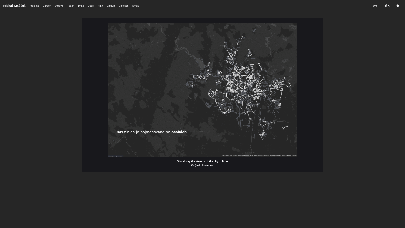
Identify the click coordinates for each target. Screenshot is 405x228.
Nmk (100, 5)
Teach (70, 5)
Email (135, 5)
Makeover (208, 165)
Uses (91, 5)
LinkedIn (123, 5)
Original (195, 165)
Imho (81, 5)
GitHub (111, 5)
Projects (34, 5)
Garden (47, 5)
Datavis (59, 5)
